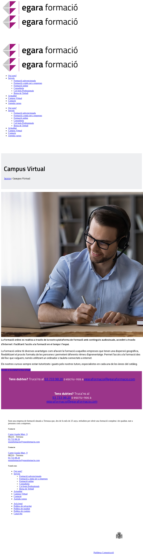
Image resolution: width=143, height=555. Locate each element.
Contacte (18, 496)
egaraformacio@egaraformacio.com (109, 378)
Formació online (26, 481)
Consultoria (24, 484)
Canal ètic (18, 513)
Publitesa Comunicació (104, 552)
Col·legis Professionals (29, 486)
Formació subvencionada (30, 476)
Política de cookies (22, 511)
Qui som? (18, 471)
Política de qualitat (22, 508)
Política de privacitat (23, 506)
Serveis (17, 474)
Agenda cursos (20, 499)
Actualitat (18, 491)
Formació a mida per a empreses (33, 479)
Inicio (7, 178)
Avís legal (18, 503)
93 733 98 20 (54, 378)
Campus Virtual (21, 494)
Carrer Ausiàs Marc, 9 (18, 434)
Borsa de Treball (26, 489)
